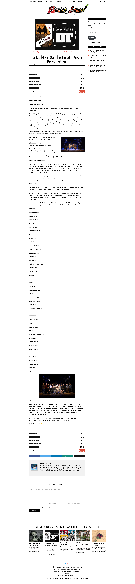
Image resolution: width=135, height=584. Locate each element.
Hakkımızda (60, 1)
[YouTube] (100, 1)
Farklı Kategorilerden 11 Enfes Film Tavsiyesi (98, 61)
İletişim (79, 1)
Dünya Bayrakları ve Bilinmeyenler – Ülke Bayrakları (98, 51)
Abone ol (91, 37)
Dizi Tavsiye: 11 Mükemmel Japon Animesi (66, 543)
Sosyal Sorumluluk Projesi (57, 578)
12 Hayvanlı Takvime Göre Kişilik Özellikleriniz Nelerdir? (97, 66)
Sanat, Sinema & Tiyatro (48, 64)
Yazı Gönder (71, 1)
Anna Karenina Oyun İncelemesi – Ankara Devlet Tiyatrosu (51, 545)
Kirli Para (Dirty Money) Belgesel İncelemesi (34, 544)
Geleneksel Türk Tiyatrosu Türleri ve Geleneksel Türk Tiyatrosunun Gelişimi (82, 544)
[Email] (103, 1)
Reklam (82, 578)
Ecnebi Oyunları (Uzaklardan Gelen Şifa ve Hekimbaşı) (98, 71)
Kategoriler (41, 1)
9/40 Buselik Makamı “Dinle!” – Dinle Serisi (98, 544)
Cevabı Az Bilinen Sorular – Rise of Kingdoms (98, 56)
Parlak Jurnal (60, 575)
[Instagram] (98, 1)
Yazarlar (51, 1)
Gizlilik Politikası (67, 578)
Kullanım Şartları (76, 578)
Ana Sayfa (33, 1)
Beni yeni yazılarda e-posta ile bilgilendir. (42, 507)
